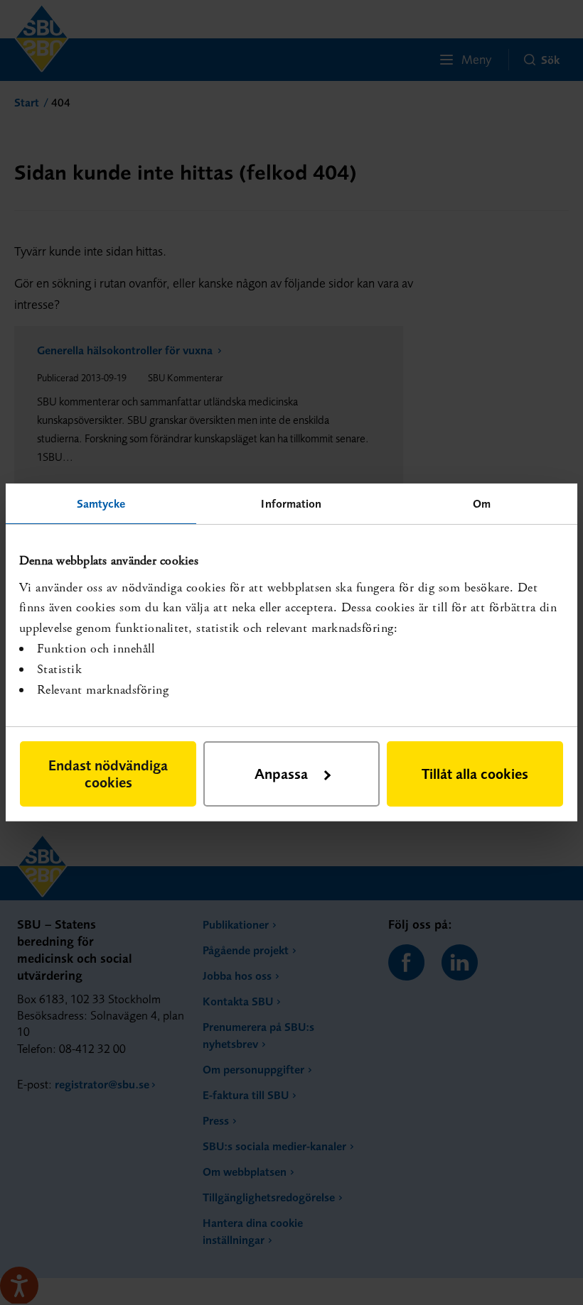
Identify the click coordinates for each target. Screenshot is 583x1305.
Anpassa (281, 773)
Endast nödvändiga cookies (108, 773)
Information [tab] (291, 503)
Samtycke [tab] (101, 503)
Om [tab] (482, 503)
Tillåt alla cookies (475, 773)
